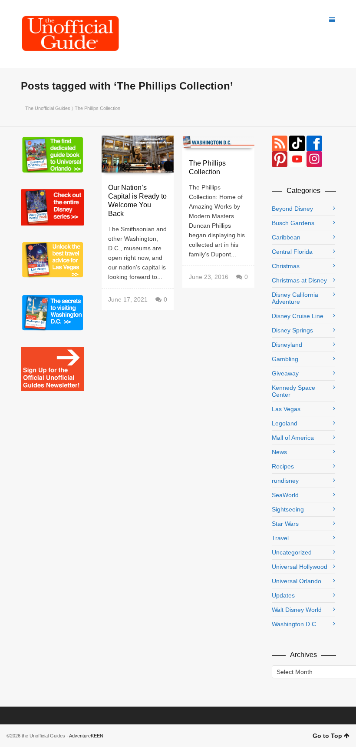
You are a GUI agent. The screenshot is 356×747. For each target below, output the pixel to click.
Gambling (285, 358)
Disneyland (287, 344)
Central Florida (292, 251)
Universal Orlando (296, 581)
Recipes (283, 466)
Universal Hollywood (299, 566)
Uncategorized (292, 552)
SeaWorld (285, 494)
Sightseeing (288, 509)
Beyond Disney (292, 208)
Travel (280, 538)
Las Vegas (286, 408)
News (279, 451)
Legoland (284, 423)
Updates (283, 595)
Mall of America (293, 437)
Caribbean (286, 237)
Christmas (286, 265)
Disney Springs (292, 330)
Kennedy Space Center (293, 391)
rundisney (285, 480)
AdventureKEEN (86, 735)
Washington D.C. (295, 624)
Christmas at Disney (299, 280)
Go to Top (327, 735)
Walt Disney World (297, 609)
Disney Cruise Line (297, 315)
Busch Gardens (293, 222)
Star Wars (285, 523)
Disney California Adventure (295, 298)
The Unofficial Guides (47, 108)
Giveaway (285, 373)
